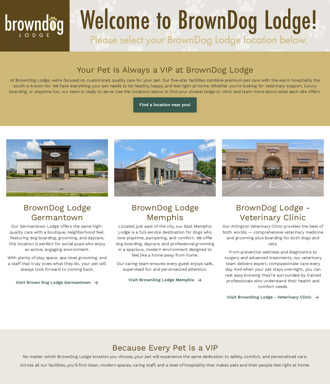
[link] (165, 105)
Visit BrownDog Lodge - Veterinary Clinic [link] (270, 297)
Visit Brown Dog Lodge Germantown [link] (54, 282)
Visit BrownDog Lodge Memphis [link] (161, 280)
